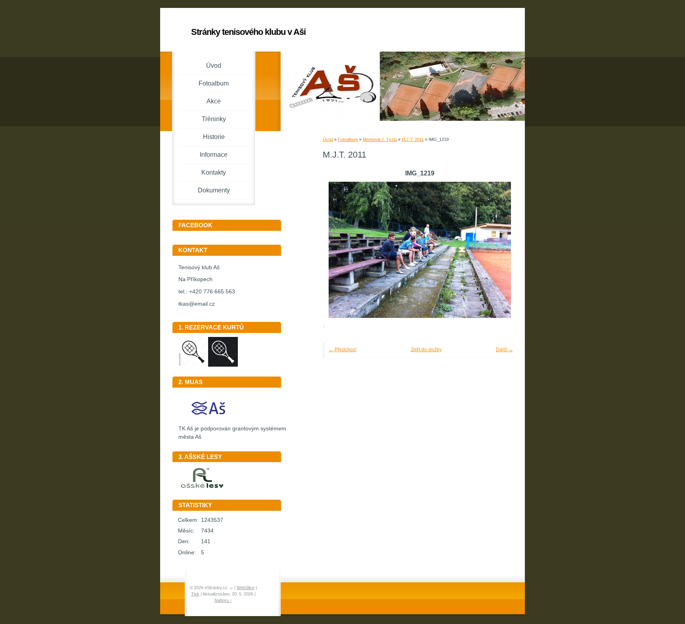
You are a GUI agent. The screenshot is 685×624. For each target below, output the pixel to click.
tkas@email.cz (196, 304)
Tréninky (214, 119)
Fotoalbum (348, 139)
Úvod (328, 139)
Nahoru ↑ (223, 600)
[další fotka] (500, 250)
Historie (214, 136)
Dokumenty (214, 190)
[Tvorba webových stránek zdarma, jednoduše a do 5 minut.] (231, 588)
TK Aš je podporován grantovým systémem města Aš (232, 433)
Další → (504, 349)
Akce (214, 101)
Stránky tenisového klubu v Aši (248, 32)
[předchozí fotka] (339, 250)
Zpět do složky (426, 349)
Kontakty (213, 172)
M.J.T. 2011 (413, 139)
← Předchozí (342, 349)
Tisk (195, 594)
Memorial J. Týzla (380, 139)
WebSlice (245, 587)
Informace (214, 154)
